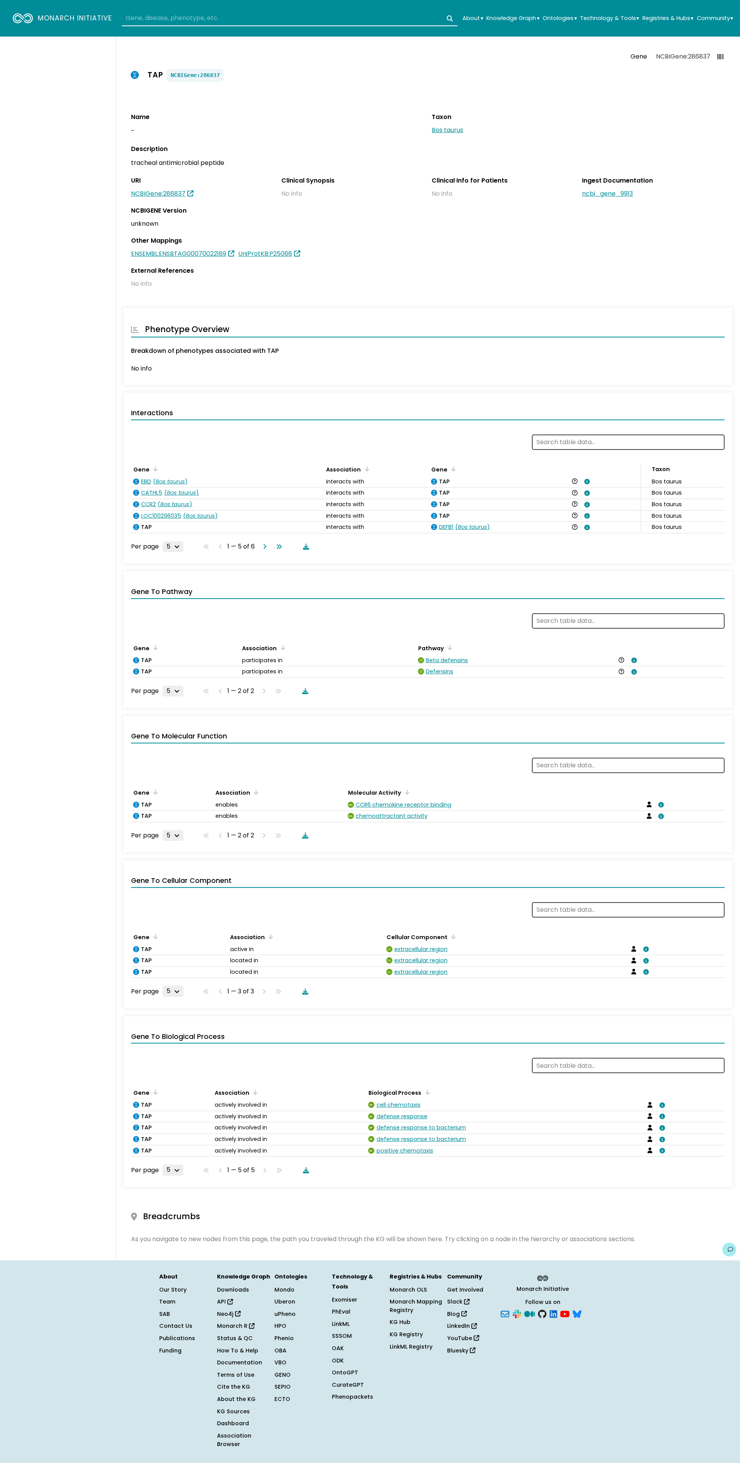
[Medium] (529, 1313)
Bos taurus (447, 130)
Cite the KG (233, 1387)
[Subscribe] (505, 1313)
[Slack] (517, 1313)
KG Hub (400, 1322)
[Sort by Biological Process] (426, 1092)
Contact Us (175, 1326)
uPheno (285, 1314)
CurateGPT (348, 1385)
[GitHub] (542, 1313)
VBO (280, 1362)
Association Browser (234, 1440)
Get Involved (465, 1290)
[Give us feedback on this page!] (729, 1250)
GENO (282, 1375)
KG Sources (233, 1411)
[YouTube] (565, 1313)
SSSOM (342, 1336)
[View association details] (585, 481)
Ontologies (560, 18)
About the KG (236, 1399)
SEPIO (282, 1387)
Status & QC (235, 1338)
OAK (338, 1348)
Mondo (284, 1290)
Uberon (284, 1301)
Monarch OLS (408, 1290)
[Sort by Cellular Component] (452, 936)
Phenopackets (352, 1397)
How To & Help (237, 1350)
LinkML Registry (411, 1347)
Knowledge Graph (512, 18)
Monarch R (233, 1326)
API (222, 1301)
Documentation (239, 1362)
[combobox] (289, 18)
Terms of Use (235, 1375)
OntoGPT (345, 1372)
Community (715, 18)
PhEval (341, 1311)
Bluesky (458, 1350)
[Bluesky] (577, 1313)
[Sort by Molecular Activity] (405, 792)
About (472, 18)
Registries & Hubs (667, 18)
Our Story (173, 1290)
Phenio (284, 1338)
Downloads (233, 1290)
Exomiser (344, 1300)
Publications (177, 1338)
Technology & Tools (609, 18)
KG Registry (406, 1334)
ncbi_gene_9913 (607, 193)
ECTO (282, 1399)
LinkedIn (459, 1326)
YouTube (460, 1338)
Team (167, 1301)
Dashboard (233, 1423)
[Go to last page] (277, 546)
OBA (280, 1350)
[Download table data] (304, 546)
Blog (454, 1314)
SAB (164, 1314)
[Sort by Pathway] (448, 647)
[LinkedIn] (553, 1313)
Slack (455, 1301)
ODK (338, 1360)
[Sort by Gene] (154, 469)
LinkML (341, 1324)
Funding (170, 1350)
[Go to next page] (263, 546)
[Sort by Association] (365, 469)
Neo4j (226, 1314)
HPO (280, 1326)
